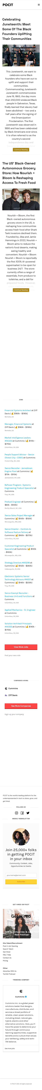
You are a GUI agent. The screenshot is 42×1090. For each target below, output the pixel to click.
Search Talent (8, 949)
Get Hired (6, 952)
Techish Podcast (9, 974)
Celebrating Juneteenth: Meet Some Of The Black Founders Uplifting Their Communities (17, 29)
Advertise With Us (9, 971)
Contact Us (7, 958)
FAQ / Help (7, 955)
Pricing (5, 961)
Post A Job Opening (10, 946)
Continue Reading (21, 150)
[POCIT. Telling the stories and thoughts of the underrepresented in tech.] (8, 4)
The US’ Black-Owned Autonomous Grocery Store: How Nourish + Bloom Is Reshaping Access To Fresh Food (19, 173)
